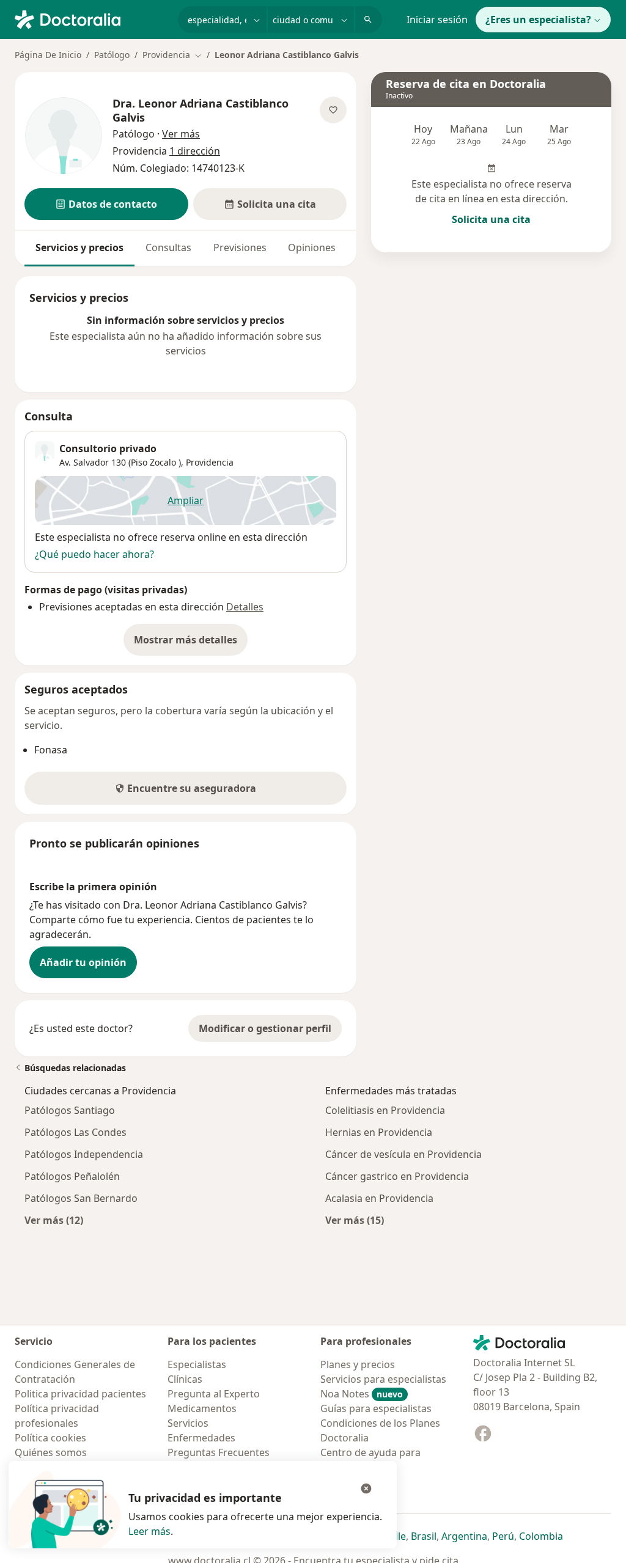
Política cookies (50, 1437)
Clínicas (185, 1379)
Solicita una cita (491, 219)
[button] (106, 204)
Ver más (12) (53, 1220)
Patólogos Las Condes (75, 1132)
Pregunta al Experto (214, 1393)
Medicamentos (202, 1408)
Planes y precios (357, 1364)
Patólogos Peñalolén (72, 1176)
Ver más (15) (354, 1220)
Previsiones (240, 247)
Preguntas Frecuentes (219, 1452)
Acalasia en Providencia (379, 1198)
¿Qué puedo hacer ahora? (94, 554)
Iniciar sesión (437, 19)
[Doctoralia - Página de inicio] (91, 18)
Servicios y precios (79, 247)
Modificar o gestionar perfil (265, 1028)
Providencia (210, 462)
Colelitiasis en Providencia (385, 1110)
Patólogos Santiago (69, 1110)
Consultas (168, 247)
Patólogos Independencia (83, 1154)
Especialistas (197, 1364)
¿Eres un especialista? (538, 19)
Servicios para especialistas (383, 1379)
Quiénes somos (51, 1452)
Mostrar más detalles (191, 643)
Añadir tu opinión (83, 962)
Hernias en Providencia (378, 1132)
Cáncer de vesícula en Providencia (403, 1154)
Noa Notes (361, 1393)
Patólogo (112, 54)
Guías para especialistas (376, 1408)
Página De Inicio (48, 54)
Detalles (244, 606)
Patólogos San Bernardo (81, 1198)
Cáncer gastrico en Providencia (397, 1176)
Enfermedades (201, 1437)
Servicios (188, 1423)
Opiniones (312, 247)
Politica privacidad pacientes (80, 1393)
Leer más (149, 1531)
